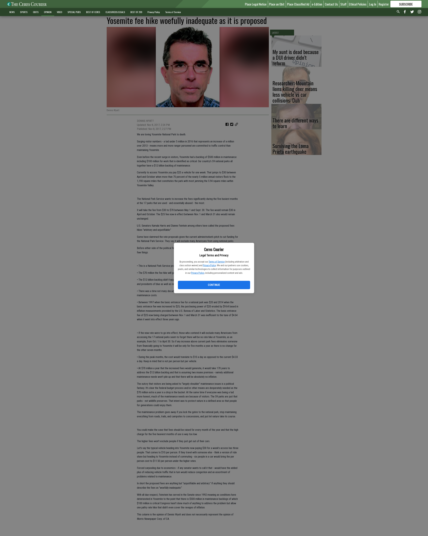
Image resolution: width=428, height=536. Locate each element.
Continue (214, 284)
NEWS (12, 12)
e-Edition (317, 4)
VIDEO (59, 12)
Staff (343, 4)
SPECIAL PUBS (74, 12)
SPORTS (24, 12)
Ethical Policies (357, 4)
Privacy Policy (209, 265)
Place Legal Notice (255, 4)
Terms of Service (217, 261)
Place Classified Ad (298, 4)
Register (384, 4)
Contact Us (331, 4)
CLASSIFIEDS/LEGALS (115, 12)
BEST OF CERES (93, 12)
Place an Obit (276, 4)
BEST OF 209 (136, 12)
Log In (372, 4)
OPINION (47, 12)
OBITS (36, 12)
